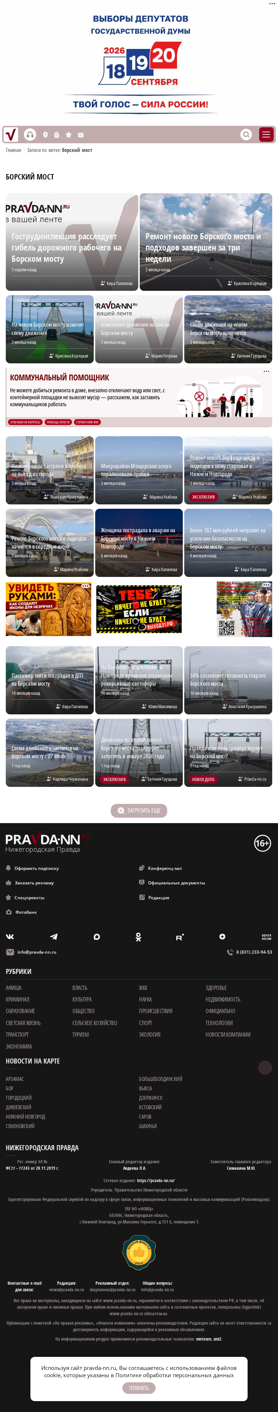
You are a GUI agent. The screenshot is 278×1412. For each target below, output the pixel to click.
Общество (83, 1011)
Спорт (145, 1023)
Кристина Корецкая (250, 283)
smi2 (218, 1339)
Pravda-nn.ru (255, 779)
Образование (20, 1011)
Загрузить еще (143, 810)
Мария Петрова (164, 355)
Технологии (219, 1023)
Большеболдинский (160, 1078)
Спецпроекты (29, 898)
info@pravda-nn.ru (36, 952)
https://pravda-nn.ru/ (156, 1180)
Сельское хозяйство (94, 1023)
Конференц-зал (165, 868)
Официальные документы (176, 883)
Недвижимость (223, 999)
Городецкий (18, 1097)
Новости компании (228, 1035)
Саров (145, 1116)
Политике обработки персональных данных (174, 1375)
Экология (149, 1035)
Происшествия (155, 1011)
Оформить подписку (36, 868)
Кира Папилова (119, 283)
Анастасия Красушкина (69, 497)
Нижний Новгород (25, 1116)
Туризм (80, 1035)
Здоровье (216, 988)
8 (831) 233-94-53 (254, 952)
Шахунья (148, 1126)
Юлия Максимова (162, 706)
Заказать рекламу (34, 883)
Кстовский (150, 1107)
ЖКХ (143, 988)
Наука (145, 999)
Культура (81, 999)
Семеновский (20, 1126)
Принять (139, 1388)
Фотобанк (26, 912)
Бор (9, 1088)
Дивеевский (18, 1107)
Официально (220, 1011)
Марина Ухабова (163, 497)
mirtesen (203, 1339)
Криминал (17, 999)
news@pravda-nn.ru (66, 1290)
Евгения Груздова (251, 355)
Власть (79, 988)
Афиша (13, 988)
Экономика (19, 1046)
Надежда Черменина (70, 779)
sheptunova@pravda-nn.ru (112, 1290)
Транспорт (17, 1035)
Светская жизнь (23, 1023)
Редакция (158, 898)
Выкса (145, 1088)
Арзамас (15, 1078)
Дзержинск (151, 1097)
